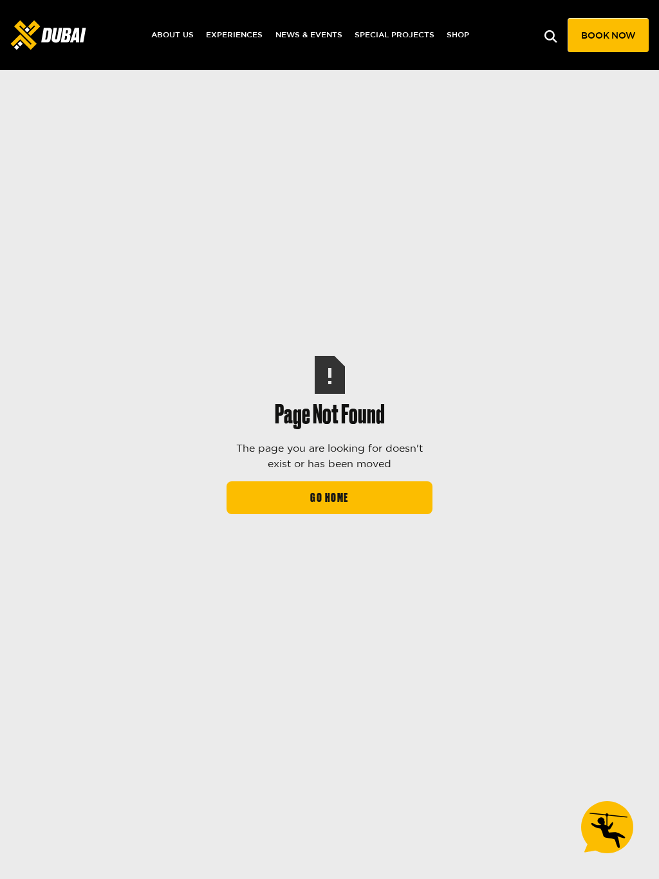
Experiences (234, 34)
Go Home (329, 497)
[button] (608, 35)
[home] (48, 35)
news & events (308, 34)
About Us (172, 34)
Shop (458, 34)
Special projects (394, 34)
